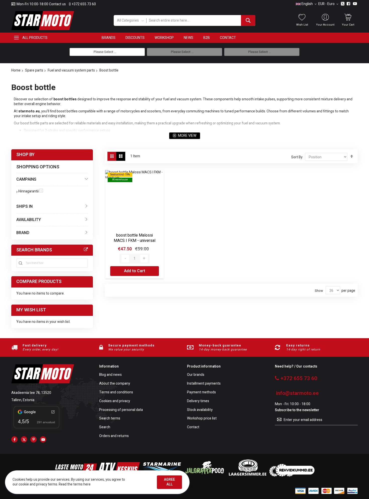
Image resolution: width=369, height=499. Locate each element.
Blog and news (110, 375)
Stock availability (200, 410)
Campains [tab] (26, 179)
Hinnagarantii (30, 191)
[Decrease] (125, 258)
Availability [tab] (28, 220)
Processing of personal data (121, 410)
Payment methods (201, 392)
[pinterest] (33, 439)
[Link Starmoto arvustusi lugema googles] (36, 429)
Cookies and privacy (114, 401)
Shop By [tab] (25, 154)
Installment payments (204, 383)
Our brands (195, 375)
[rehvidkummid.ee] (292, 475)
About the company (114, 383)
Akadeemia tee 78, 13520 (31, 392)
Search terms (109, 418)
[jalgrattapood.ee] (204, 475)
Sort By (296, 157)
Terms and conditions (116, 392)
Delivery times (198, 401)
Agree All (169, 482)
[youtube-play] (43, 439)
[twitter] (24, 439)
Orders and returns (114, 436)
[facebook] (14, 439)
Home (16, 70)
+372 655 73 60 (84, 4)
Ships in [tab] (24, 206)
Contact (193, 427)
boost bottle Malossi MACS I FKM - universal (134, 238)
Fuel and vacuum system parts (71, 70)
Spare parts (34, 70)
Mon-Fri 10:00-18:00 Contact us (41, 4)
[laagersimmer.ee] (247, 475)
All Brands (86, 250)
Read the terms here (75, 484)
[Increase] (144, 258)
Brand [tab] (22, 233)
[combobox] (200, 20)
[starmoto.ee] (42, 20)
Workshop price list (202, 418)
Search (104, 427)
